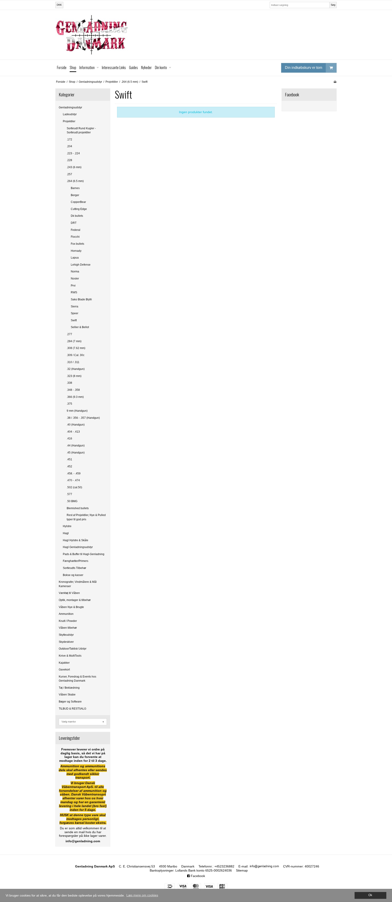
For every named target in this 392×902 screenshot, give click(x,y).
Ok (370, 895)
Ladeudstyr (70, 114)
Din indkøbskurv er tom (303, 68)
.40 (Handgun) (76, 424)
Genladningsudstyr (70, 107)
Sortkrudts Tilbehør (74, 568)
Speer (74, 313)
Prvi (73, 285)
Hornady (76, 250)
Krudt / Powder (68, 621)
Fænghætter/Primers (75, 561)
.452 (69, 466)
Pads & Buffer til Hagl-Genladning (83, 554)
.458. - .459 (74, 473)
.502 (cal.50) (74, 487)
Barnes (75, 188)
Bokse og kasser (73, 575)
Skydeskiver (66, 641)
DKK (59, 4)
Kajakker (64, 662)
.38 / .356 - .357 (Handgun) (83, 417)
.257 (69, 174)
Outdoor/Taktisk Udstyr (72, 648)
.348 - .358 (73, 389)
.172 (69, 139)
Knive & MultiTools (70, 655)
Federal (75, 230)
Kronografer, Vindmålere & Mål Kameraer (78, 584)
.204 (69, 146)
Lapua (75, 257)
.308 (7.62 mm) (76, 348)
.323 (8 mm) (74, 376)
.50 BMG (72, 501)
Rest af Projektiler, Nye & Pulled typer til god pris (86, 517)
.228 (69, 160)
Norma (75, 271)
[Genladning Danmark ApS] (196, 35)
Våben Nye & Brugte (71, 607)
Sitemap (242, 870)
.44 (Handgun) (76, 445)
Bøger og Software (70, 701)
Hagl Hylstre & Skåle (75, 540)
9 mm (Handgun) (77, 410)
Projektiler (69, 121)
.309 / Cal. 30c (75, 355)
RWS (74, 292)
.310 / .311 (73, 362)
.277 (69, 334)
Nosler (75, 278)
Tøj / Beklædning (69, 687)
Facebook (197, 876)
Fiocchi (75, 236)
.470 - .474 (73, 480)
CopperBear (78, 202)
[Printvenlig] (335, 81)
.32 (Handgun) (76, 369)
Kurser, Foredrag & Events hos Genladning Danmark (77, 678)
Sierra (74, 306)
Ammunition (66, 613)
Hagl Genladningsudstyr (78, 547)
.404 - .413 (73, 431)
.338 (69, 382)
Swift (74, 320)
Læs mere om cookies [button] (142, 895)
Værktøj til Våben (69, 593)
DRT (73, 222)
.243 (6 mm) (74, 167)
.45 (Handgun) (76, 452)
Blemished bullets (78, 508)
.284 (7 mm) (74, 341)
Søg (333, 4)
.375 (69, 403)
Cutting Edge (79, 209)
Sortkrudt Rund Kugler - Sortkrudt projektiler (81, 130)
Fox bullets (77, 243)
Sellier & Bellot (80, 327)
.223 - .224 (73, 153)
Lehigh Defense (81, 264)
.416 (69, 438)
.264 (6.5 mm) (75, 181)
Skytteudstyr (66, 634)
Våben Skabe (67, 694)
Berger (75, 195)
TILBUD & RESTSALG (72, 708)
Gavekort (64, 669)
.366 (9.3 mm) (75, 397)
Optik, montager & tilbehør (75, 600)
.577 (69, 494)
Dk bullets (77, 215)
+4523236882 (224, 866)
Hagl (66, 533)
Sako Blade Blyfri (81, 299)
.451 (69, 459)
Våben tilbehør (68, 627)
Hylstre (67, 526)
